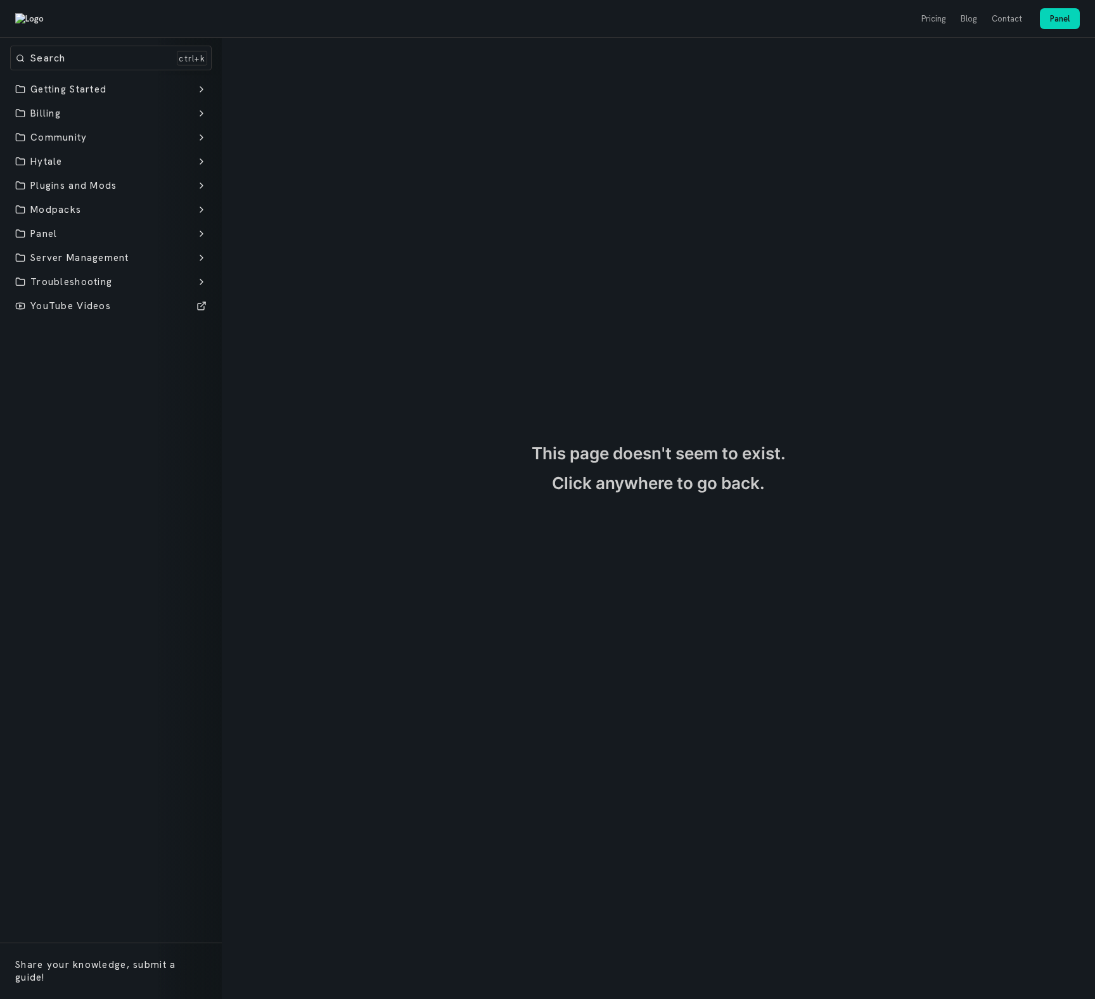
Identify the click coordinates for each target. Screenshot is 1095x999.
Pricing (933, 18)
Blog (969, 18)
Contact (1007, 18)
